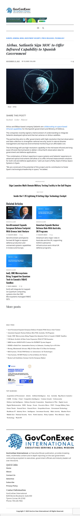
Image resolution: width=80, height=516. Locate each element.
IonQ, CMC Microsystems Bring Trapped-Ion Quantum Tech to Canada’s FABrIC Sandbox (18, 277)
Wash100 (19, 418)
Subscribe (10, 482)
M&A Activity (55, 411)
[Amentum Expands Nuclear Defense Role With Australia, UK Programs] (49, 212)
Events (35, 405)
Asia (48, 396)
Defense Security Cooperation (34, 402)
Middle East (10, 414)
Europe (9, 38)
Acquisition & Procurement (16, 396)
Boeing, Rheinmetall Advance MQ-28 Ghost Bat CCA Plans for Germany (32, 348)
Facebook (9, 120)
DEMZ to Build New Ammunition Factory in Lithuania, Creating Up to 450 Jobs (34, 345)
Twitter (16, 120)
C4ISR (9, 399)
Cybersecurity (57, 399)
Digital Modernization (14, 405)
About (8, 472)
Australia (54, 396)
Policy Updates (49, 414)
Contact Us (10, 475)
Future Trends (11, 408)
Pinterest (24, 120)
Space (68, 414)
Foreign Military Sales (62, 405)
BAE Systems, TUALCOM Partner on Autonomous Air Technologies (30, 352)
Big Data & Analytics (65, 396)
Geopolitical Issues (44, 408)
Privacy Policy (12, 486)
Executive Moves (43, 405)
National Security (21, 414)
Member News (66, 411)
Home (8, 468)
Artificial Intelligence (39, 396)
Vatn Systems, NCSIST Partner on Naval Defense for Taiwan (27, 355)
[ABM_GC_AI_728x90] (26, 20)
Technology (59, 38)
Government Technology (59, 408)
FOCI (52, 405)
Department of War (51, 402)
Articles (28, 396)
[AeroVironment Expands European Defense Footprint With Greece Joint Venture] (19, 212)
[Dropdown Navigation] (38, 28)
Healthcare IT (11, 411)
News (30, 414)
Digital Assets (63, 402)
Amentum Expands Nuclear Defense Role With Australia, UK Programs (48, 228)
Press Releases (48, 38)
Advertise (10, 479)
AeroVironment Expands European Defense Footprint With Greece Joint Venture (18, 228)
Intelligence (31, 411)
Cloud (21, 399)
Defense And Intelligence (15, 402)
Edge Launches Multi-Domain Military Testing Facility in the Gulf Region (40, 185)
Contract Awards (46, 399)
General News (18, 38)
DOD (24, 405)
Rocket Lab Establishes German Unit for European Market (27, 358)
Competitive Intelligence (32, 399)
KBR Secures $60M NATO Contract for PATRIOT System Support (29, 342)
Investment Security (33, 38)
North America (38, 414)
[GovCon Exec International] (18, 10)
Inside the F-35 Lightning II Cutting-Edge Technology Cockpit (40, 196)
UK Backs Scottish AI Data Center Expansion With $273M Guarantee (30, 339)
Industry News (21, 411)
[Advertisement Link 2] (19, 374)
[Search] (43, 28)
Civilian (14, 399)
